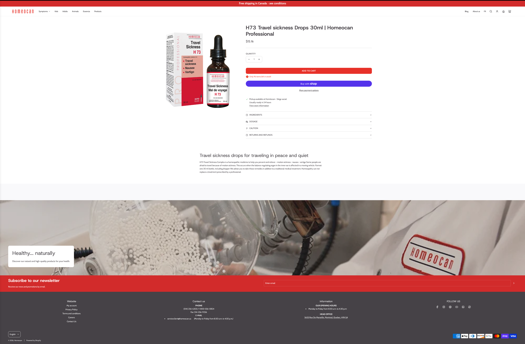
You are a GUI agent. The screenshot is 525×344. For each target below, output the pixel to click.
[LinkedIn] (463, 307)
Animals (75, 11)
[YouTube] (457, 307)
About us (476, 11)
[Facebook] (437, 307)
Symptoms (43, 11)
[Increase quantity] (259, 59)
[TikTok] (469, 307)
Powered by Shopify (33, 340)
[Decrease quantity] (249, 59)
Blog (466, 11)
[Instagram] (444, 307)
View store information (259, 106)
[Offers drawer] (503, 11)
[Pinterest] (450, 307)
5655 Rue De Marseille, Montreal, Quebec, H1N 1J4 (326, 317)
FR (485, 11)
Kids (56, 11)
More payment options (309, 90)
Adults (65, 11)
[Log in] (497, 11)
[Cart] (510, 11)
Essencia (86, 11)
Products (97, 11)
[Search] (491, 11)
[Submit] (514, 283)
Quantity (251, 54)
